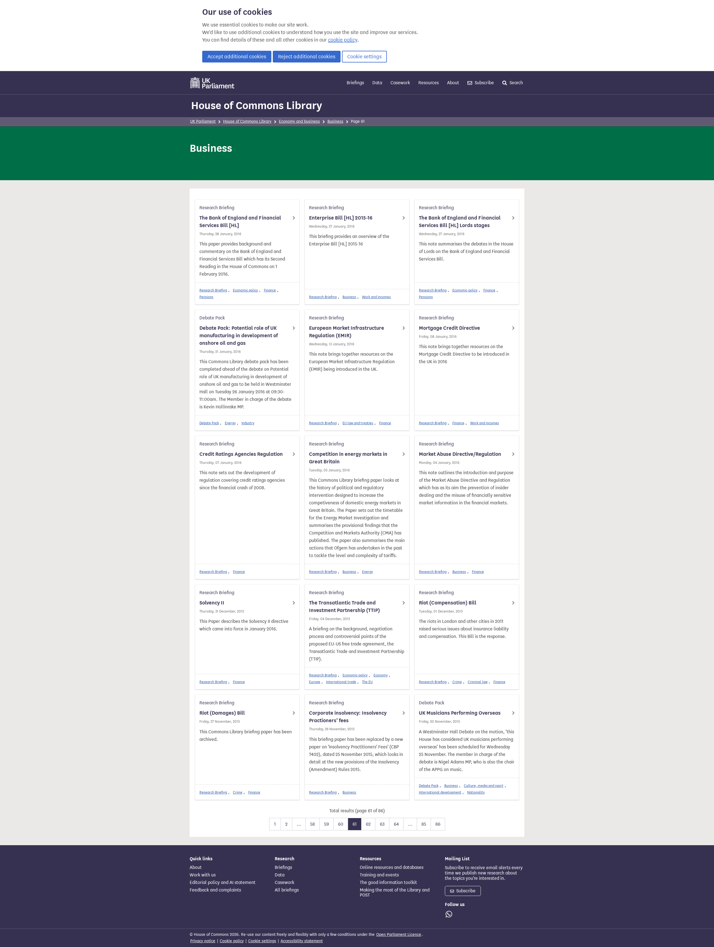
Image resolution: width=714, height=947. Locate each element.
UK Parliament (203, 121)
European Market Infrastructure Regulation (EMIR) (346, 332)
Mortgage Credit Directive (449, 328)
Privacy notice (202, 941)
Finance (270, 290)
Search (515, 82)
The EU (367, 682)
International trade (341, 682)
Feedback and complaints (215, 890)
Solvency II (211, 603)
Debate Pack (209, 423)
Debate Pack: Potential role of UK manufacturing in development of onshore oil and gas (238, 335)
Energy (230, 423)
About (453, 82)
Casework (400, 82)
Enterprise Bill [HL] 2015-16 (340, 218)
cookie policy (342, 40)
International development (440, 792)
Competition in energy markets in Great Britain (348, 458)
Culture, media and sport (483, 786)
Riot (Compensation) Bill (447, 603)
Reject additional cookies (306, 57)
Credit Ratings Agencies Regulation (241, 454)
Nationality (476, 792)
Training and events (379, 875)
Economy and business (299, 121)
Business (335, 121)
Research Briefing (213, 290)
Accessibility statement (302, 941)
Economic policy (245, 290)
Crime (457, 682)
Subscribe (484, 82)
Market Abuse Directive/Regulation (460, 454)
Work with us (203, 875)
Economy (380, 675)
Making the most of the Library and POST (395, 893)
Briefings (355, 82)
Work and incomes (376, 297)
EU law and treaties (357, 423)
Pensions (206, 297)
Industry (248, 423)
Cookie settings (364, 57)
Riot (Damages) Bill (222, 713)
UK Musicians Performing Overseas (460, 713)
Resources (428, 82)
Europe (314, 682)
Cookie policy (232, 941)
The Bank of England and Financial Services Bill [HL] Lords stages (460, 221)
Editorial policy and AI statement (222, 882)
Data (377, 82)
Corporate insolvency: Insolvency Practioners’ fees (348, 717)
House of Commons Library (256, 105)
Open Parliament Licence (398, 934)
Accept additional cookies (237, 57)
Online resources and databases (391, 867)
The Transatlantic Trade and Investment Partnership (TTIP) (344, 606)
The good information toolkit (388, 882)
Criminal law (478, 682)
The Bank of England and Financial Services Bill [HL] (240, 221)
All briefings (287, 890)
